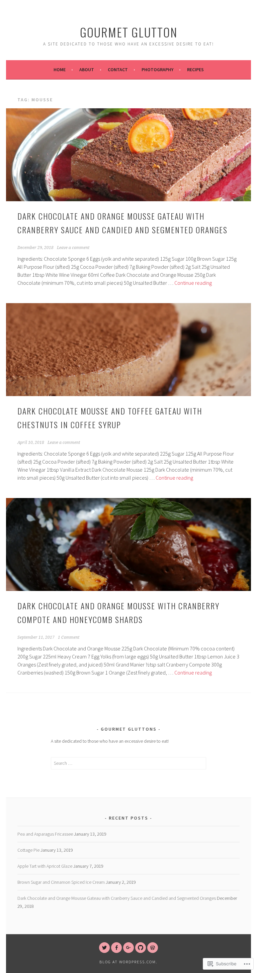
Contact (118, 70)
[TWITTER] (104, 947)
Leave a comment (73, 247)
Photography (157, 70)
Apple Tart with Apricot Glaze (44, 866)
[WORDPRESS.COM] (152, 947)
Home (60, 70)
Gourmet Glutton (128, 32)
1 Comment (68, 637)
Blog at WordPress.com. (128, 961)
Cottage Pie (28, 850)
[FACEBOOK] (116, 947)
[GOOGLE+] (128, 947)
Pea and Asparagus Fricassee (45, 834)
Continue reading (193, 282)
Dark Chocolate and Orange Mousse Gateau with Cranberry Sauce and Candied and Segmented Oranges (116, 898)
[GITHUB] (140, 947)
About (86, 70)
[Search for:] (128, 763)
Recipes (195, 70)
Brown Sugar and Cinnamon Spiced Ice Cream (61, 882)
